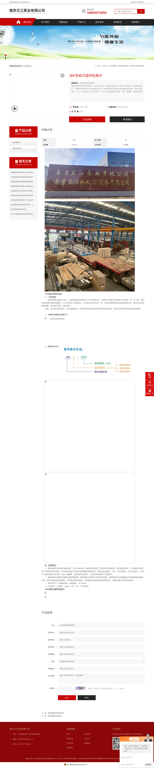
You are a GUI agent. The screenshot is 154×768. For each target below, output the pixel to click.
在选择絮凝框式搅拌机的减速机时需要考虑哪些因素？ (23, 181)
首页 (98, 66)
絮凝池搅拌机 (123, 66)
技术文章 (99, 22)
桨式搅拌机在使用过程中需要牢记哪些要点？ (23, 191)
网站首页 (27, 22)
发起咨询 (148, 764)
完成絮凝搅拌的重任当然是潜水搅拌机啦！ (23, 186)
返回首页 (134, 2)
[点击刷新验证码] (80, 688)
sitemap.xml (109, 758)
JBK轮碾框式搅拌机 (55, 716)
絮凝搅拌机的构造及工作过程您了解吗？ (23, 172)
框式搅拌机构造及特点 (19, 209)
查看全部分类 (17, 148)
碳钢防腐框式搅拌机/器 (56, 713)
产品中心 (81, 22)
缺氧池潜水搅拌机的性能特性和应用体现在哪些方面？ (23, 195)
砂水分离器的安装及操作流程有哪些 (23, 214)
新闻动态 (63, 22)
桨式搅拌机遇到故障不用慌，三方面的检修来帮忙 (23, 205)
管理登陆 (100, 758)
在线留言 (118, 22)
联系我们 (141, 2)
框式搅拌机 (113, 66)
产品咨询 (87, 119)
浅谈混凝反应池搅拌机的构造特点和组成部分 (23, 177)
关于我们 (45, 22)
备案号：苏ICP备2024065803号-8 (85, 758)
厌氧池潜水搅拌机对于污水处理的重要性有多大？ (23, 200)
